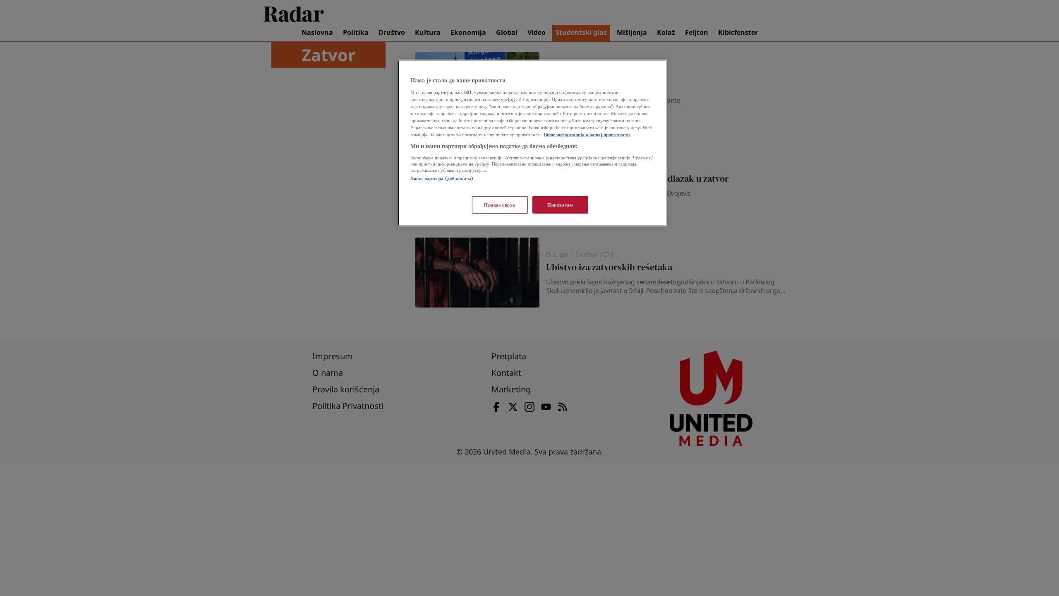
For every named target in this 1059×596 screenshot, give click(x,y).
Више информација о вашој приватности (587, 134)
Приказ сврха (499, 205)
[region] (532, 143)
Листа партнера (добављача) (441, 178)
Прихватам (560, 205)
